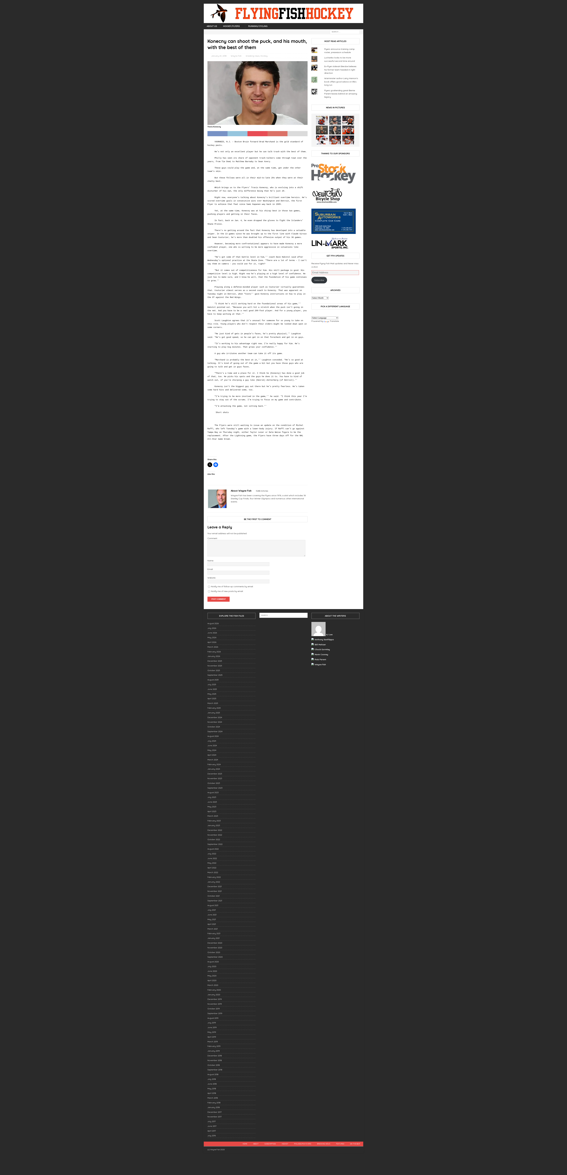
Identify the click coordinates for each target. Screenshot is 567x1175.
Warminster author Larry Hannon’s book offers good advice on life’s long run (341, 81)
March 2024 (212, 759)
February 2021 (213, 933)
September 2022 (215, 844)
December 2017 (214, 1112)
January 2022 (213, 882)
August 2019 (212, 1018)
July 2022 (211, 853)
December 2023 (214, 773)
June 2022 (212, 858)
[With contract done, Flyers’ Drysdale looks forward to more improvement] (335, 120)
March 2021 (212, 929)
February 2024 (214, 764)
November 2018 (214, 1060)
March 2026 (212, 647)
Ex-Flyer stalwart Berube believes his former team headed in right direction (340, 69)
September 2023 (215, 788)
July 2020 (211, 966)
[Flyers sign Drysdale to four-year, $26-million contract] (348, 120)
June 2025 (212, 689)
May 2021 (211, 919)
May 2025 (211, 694)
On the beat (355, 1144)
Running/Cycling (257, 26)
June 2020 (212, 971)
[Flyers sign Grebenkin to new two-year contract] (322, 120)
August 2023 (213, 792)
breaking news (252, 56)
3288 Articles (262, 491)
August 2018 (212, 1074)
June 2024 (212, 745)
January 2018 (213, 1107)
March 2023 (212, 816)
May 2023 (211, 806)
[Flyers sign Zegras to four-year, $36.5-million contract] (348, 130)
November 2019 (214, 1004)
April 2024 (211, 755)
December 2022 (214, 830)
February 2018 (213, 1102)
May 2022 (211, 863)
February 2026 (214, 651)
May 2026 (211, 637)
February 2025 (214, 708)
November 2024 (214, 722)
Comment (212, 538)
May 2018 (211, 1088)
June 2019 (212, 1027)
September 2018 (214, 1069)
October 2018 (213, 1065)
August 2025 (213, 680)
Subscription (270, 1144)
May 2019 (211, 1032)
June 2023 (212, 802)
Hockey (264, 56)
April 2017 (211, 1131)
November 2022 (214, 835)
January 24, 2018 (219, 56)
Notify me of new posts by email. (227, 591)
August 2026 (213, 623)
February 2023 (214, 820)
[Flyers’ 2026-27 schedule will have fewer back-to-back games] (322, 130)
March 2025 (212, 703)
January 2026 (213, 656)
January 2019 (213, 1051)
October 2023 (213, 783)
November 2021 (214, 891)
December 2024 (214, 717)
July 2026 (211, 628)
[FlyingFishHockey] (283, 21)
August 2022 (213, 849)
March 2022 (212, 872)
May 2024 (211, 750)
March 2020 (212, 985)
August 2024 (213, 736)
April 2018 (211, 1093)
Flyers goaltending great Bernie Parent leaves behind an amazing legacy (340, 93)
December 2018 (214, 1055)
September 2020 (215, 957)
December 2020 (214, 943)
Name (210, 560)
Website (211, 577)
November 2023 (214, 778)
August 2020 (213, 961)
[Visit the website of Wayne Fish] (232, 506)
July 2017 (211, 1121)
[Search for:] (345, 31)
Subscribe (319, 280)
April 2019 (211, 1037)
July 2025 (211, 684)
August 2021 (212, 905)
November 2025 (214, 665)
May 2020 (211, 975)
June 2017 (211, 1126)
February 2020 (214, 990)
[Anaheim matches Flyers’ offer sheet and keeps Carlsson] (348, 139)
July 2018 (211, 1079)
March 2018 (212, 1098)
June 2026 (212, 633)
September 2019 (214, 1013)
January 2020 (213, 994)
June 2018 (212, 1084)
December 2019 (214, 999)
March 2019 (212, 1041)
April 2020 (211, 980)
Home (245, 1144)
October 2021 (213, 896)
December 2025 (214, 661)
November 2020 (214, 947)
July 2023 (211, 797)
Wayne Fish (236, 56)
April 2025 (211, 698)
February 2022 (214, 877)
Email (210, 569)
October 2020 (213, 952)
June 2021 (211, 914)
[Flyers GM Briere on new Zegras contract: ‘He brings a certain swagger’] (335, 130)
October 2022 (213, 839)
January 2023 (213, 825)
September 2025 (215, 675)
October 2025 (213, 670)
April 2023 (211, 811)
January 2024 (213, 769)
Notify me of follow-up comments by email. (232, 586)
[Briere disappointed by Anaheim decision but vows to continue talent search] (335, 139)
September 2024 (215, 731)
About (256, 1144)
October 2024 (213, 727)
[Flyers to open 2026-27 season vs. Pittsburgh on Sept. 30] (322, 139)
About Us (212, 26)
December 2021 (214, 886)
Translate (334, 321)
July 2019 (211, 1022)
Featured (340, 1144)
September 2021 (214, 900)
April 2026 (211, 642)
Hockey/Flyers (231, 26)
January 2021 (213, 938)
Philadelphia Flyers (302, 1144)
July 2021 (211, 910)
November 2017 (214, 1116)
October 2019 (213, 1008)
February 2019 (213, 1046)
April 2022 (211, 867)
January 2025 (213, 712)
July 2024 (211, 741)
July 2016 (211, 1135)
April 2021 (211, 924)
